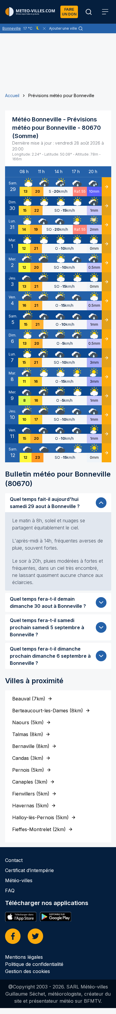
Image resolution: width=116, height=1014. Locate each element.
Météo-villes (18, 880)
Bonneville (11, 28)
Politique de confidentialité (34, 964)
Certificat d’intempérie (29, 870)
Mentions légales (24, 957)
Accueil (12, 95)
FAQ (10, 890)
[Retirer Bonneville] (44, 28)
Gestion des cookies (27, 971)
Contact (14, 860)
